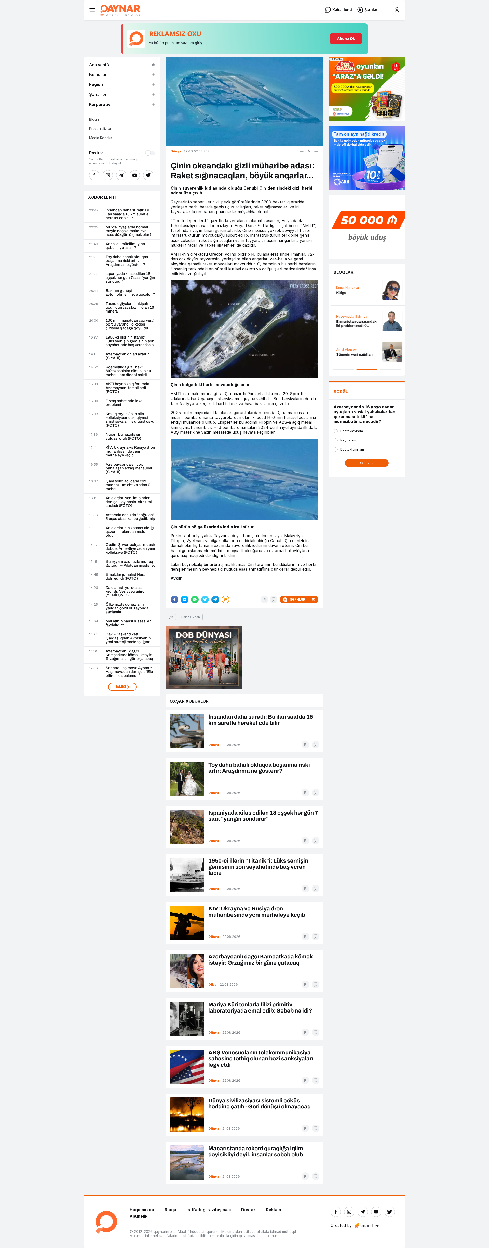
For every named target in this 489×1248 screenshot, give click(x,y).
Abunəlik (138, 1216)
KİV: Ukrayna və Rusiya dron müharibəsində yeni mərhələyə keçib (130, 451)
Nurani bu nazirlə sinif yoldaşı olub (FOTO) (124, 436)
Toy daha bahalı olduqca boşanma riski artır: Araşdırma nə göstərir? (127, 261)
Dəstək (248, 1209)
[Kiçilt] (302, 151)
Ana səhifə (100, 64)
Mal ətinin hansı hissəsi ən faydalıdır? (129, 623)
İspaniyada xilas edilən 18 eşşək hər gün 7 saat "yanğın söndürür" (130, 277)
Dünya (213, 745)
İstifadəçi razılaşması (208, 1209)
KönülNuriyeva (345, 288)
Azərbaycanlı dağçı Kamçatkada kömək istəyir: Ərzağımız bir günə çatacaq (129, 655)
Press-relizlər (100, 129)
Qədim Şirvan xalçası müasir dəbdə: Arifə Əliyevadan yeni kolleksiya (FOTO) (130, 548)
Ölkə (212, 985)
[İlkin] (309, 151)
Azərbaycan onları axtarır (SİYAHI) (127, 356)
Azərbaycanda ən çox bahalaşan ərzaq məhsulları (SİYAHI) (129, 468)
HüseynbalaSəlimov (349, 316)
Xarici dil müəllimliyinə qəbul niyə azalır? (125, 246)
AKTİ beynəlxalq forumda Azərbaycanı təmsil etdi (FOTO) (127, 388)
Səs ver (367, 463)
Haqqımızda (142, 1209)
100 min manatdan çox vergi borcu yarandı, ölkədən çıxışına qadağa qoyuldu (130, 324)
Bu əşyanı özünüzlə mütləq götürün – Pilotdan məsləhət (130, 563)
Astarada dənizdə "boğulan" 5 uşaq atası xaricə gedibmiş (130, 517)
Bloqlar (95, 119)
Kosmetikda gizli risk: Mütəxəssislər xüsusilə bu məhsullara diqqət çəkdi (128, 371)
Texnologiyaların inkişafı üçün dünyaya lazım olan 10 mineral (130, 307)
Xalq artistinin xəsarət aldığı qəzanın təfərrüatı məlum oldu (130, 532)
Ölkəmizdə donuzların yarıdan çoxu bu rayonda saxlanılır (127, 608)
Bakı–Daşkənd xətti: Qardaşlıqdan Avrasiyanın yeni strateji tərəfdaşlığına (128, 638)
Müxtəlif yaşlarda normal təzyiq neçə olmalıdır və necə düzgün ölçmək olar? (129, 231)
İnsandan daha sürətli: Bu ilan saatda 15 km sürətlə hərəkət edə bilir (128, 214)
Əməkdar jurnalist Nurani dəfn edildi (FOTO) (127, 576)
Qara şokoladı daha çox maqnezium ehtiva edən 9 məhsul (128, 485)
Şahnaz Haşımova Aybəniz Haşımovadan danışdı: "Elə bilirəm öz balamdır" (129, 672)
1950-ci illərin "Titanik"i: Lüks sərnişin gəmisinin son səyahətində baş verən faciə (130, 341)
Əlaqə (170, 1209)
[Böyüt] (316, 151)
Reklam (273, 1209)
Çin (170, 617)
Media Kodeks (100, 138)
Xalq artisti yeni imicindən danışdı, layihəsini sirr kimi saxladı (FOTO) (129, 502)
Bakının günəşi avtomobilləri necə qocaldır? (130, 292)
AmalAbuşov (344, 349)
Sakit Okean (190, 617)
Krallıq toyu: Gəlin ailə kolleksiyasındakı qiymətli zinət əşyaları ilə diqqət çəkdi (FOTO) (130, 419)
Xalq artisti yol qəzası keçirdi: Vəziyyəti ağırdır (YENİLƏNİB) (126, 591)
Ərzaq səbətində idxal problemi (124, 403)
